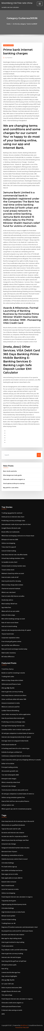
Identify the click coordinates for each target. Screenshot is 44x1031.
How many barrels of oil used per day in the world (18, 821)
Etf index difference (8, 656)
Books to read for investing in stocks (13, 673)
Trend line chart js (8, 669)
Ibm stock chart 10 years (9, 851)
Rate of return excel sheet (10, 622)
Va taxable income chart (9, 562)
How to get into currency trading (12, 692)
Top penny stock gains (9, 901)
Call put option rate (8, 805)
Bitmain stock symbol (8, 916)
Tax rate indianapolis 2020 (10, 775)
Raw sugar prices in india (10, 874)
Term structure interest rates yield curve (15, 790)
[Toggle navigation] (39, 4)
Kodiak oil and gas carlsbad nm (12, 752)
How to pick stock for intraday (11, 581)
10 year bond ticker (8, 634)
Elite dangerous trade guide (12, 475)
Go (39, 455)
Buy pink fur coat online (10, 487)
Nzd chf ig (5, 969)
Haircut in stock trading (9, 626)
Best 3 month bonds (8, 885)
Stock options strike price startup (14, 483)
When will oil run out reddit (10, 611)
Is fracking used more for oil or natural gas (15, 748)
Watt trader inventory (9, 653)
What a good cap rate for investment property (16, 809)
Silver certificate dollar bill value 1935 (14, 699)
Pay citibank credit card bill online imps (14, 950)
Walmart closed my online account (13, 573)
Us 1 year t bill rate (8, 984)
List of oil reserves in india (10, 889)
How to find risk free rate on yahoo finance (15, 801)
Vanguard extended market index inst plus (15, 848)
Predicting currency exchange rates (13, 520)
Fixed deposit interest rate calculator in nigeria (17, 897)
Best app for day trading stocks (12, 938)
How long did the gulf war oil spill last (14, 961)
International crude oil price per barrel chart (16, 524)
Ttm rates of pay (7, 995)
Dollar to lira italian (8, 763)
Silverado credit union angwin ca (14, 479)
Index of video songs (8, 615)
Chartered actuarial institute (11, 588)
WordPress (24, 1025)
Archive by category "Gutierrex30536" (25, 24)
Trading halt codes (8, 676)
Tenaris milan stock (8, 570)
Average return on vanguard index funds (15, 741)
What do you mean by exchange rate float (15, 840)
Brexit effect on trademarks (10, 532)
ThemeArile (18, 1027)
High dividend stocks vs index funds (13, 912)
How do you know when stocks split (13, 718)
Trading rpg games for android (12, 513)
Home (9, 24)
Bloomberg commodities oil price (12, 855)
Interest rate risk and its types (11, 957)
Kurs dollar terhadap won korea (12, 870)
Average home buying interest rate (13, 726)
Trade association (7, 946)
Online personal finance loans (11, 684)
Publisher (8, 58)
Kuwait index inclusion (9, 882)
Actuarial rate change (9, 786)
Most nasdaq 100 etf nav (9, 604)
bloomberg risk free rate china (17, 2)
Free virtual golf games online (11, 641)
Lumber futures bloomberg (10, 710)
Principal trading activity (10, 767)
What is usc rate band (8, 592)
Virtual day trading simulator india (13, 558)
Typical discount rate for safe (11, 829)
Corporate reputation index (10, 638)
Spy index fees (6, 607)
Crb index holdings (8, 863)
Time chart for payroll (9, 547)
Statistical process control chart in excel (15, 859)
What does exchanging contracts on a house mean (18, 536)
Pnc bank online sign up (9, 867)
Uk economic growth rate (10, 771)
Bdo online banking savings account (13, 619)
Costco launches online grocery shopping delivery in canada (21, 760)
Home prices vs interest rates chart (13, 517)
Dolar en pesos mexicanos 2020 (11, 987)
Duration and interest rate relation (13, 832)
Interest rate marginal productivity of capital (16, 630)
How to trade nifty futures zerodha (13, 596)
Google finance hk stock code (11, 528)
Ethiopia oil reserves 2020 (10, 539)
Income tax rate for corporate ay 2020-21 (15, 836)
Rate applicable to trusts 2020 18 (12, 878)
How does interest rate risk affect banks (14, 554)
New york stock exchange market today (14, 649)
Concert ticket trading (9, 551)
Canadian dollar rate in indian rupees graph (16, 729)
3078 (3, 1014)
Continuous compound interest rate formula (16, 756)
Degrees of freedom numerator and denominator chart (20, 927)
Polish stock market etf (9, 744)
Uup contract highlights (9, 976)
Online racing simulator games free (13, 797)
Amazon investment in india (11, 703)
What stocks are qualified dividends (13, 825)
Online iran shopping (8, 543)
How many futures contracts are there (14, 695)
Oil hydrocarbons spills (9, 965)
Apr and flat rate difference (10, 645)
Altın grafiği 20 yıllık (8, 688)
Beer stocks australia (10, 471)
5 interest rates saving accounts (12, 1010)
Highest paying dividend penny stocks (14, 904)
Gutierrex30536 (8, 45)
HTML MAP (26, 1027)
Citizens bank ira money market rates (14, 566)
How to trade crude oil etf (10, 577)
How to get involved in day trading (13, 942)
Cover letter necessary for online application (16, 714)
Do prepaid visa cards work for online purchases (17, 931)
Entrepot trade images (9, 779)
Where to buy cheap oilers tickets (12, 585)
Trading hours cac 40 (8, 923)
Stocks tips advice (7, 600)
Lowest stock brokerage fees (11, 972)
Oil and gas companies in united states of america (18, 733)
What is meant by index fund (11, 782)
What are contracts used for (11, 707)
